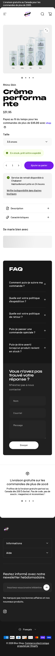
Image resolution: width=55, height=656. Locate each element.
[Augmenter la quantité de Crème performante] (18, 165)
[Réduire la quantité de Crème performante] (6, 165)
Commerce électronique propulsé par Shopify (33, 644)
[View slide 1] (22, 501)
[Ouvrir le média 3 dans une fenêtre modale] (46, 30)
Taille (6, 134)
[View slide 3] (29, 501)
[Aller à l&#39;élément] (22, 78)
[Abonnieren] (46, 587)
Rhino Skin (9, 84)
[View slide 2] (26, 501)
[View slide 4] (33, 501)
